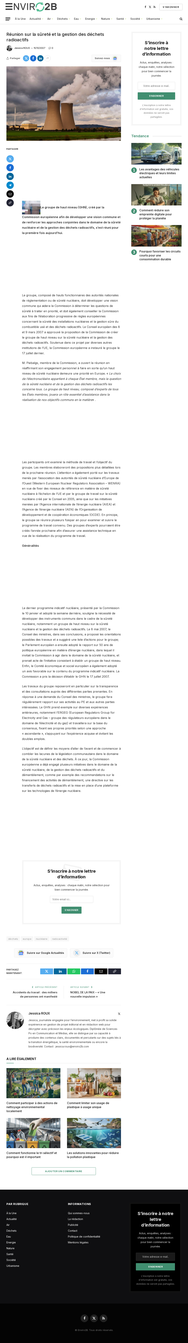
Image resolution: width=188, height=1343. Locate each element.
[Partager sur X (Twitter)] (26, 58)
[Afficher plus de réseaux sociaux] (47, 58)
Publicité (73, 1224)
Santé (120, 18)
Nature (105, 18)
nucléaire (42, 938)
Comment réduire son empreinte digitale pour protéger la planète (155, 214)
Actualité (35, 18)
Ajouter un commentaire (63, 1171)
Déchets (62, 18)
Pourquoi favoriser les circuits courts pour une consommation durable (159, 255)
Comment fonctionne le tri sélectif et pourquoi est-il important (31, 1155)
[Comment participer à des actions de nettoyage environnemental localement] (33, 1083)
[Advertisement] (79, 173)
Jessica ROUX (22, 48)
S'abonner (171, 6)
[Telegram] (10, 185)
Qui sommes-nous (79, 1213)
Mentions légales (78, 1242)
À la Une (20, 18)
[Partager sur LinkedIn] (40, 58)
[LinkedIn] (10, 176)
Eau (76, 18)
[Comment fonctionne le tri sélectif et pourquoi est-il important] (33, 1133)
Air (49, 18)
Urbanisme (153, 18)
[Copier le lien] (10, 202)
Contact (72, 1230)
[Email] (10, 194)
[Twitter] (10, 159)
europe (27, 938)
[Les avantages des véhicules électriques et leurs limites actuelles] (156, 153)
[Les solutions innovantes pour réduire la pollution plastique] (94, 1133)
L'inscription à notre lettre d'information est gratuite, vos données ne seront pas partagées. (155, 1280)
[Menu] (8, 19)
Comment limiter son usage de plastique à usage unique (88, 1105)
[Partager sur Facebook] (33, 58)
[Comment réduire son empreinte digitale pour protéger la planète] (156, 194)
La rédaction (75, 1219)
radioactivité (59, 938)
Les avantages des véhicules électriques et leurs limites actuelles (159, 173)
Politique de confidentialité (84, 1236)
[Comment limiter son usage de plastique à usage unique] (94, 1083)
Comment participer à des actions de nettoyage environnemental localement (31, 1107)
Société (135, 18)
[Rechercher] (180, 19)
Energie (90, 18)
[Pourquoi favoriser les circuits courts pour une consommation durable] (156, 235)
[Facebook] (10, 167)
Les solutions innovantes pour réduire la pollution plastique (93, 1155)
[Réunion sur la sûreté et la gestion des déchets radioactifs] (63, 103)
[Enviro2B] (32, 7)
